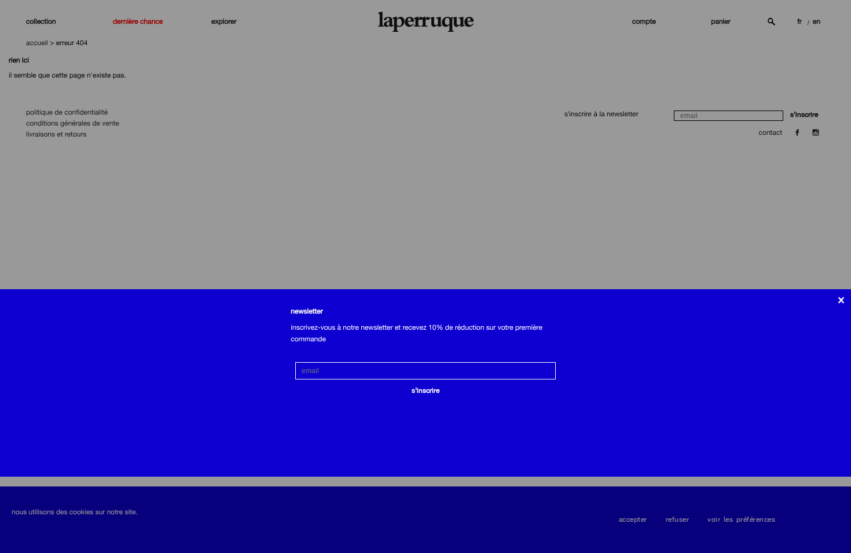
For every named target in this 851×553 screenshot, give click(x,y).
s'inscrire (425, 390)
